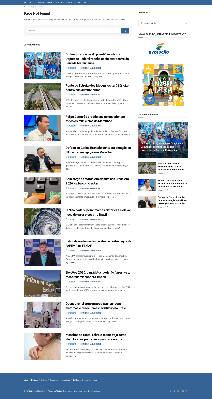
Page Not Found (37, 7)
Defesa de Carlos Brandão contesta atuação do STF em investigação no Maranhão (172, 200)
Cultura (41, 2)
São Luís (76, 2)
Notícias (33, 2)
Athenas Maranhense (91, 68)
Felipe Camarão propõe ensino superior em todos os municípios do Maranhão (172, 183)
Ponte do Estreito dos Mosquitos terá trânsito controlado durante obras (171, 166)
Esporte (49, 2)
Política (69, 2)
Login (84, 2)
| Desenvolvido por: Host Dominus (86, 391)
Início (26, 2)
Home (26, 7)
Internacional (59, 2)
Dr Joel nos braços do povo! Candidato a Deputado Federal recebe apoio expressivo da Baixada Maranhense (97, 59)
